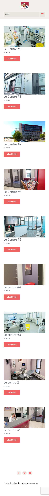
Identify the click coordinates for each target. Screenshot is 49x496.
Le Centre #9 (12, 49)
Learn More (11, 59)
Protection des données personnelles (21, 483)
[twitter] (24, 473)
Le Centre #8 (12, 96)
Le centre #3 (12, 335)
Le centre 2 (11, 382)
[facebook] (19, 473)
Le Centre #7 (12, 144)
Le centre (7, 52)
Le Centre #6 (12, 192)
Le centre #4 (12, 287)
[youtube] (30, 473)
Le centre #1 (12, 430)
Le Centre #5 (12, 239)
